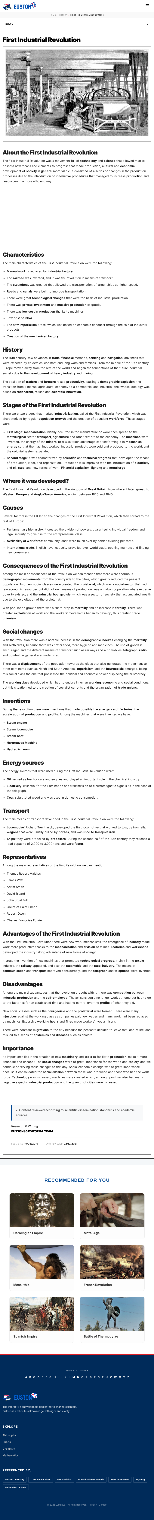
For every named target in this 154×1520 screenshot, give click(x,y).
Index (77, 24)
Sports (7, 1441)
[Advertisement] (77, 217)
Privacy (93, 1504)
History (63, 15)
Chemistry (9, 1448)
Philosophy (9, 1435)
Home (53, 15)
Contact (103, 1504)
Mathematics (10, 1455)
